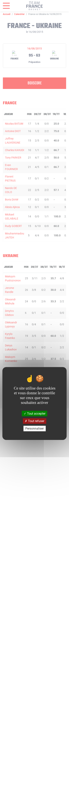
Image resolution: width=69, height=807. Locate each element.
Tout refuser (35, 421)
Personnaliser (34, 428)
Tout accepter (35, 413)
